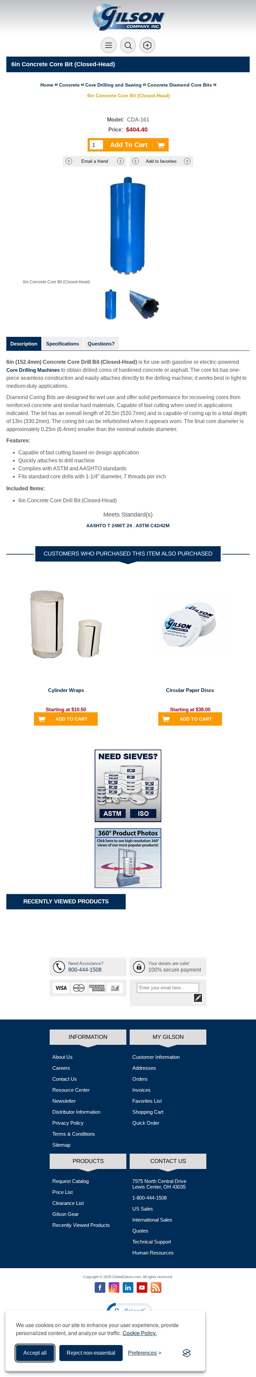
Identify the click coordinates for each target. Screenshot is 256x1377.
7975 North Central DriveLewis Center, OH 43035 (159, 1184)
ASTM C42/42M (153, 525)
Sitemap (61, 1145)
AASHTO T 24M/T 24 (109, 525)
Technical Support (151, 1242)
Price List (62, 1192)
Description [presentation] (23, 343)
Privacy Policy (68, 1123)
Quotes (140, 1231)
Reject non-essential (91, 1353)
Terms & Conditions (73, 1134)
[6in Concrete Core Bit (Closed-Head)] (110, 304)
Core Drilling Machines (33, 370)
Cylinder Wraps (66, 690)
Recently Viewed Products (81, 1225)
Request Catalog (70, 1181)
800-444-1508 (85, 970)
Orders (140, 1079)
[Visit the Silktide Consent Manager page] (187, 1353)
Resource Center (71, 1090)
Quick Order (145, 1123)
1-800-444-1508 (149, 1198)
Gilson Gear (65, 1214)
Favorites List (147, 1101)
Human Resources (153, 1253)
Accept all (35, 1353)
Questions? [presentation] (101, 343)
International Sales (152, 1220)
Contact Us (64, 1079)
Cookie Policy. (140, 1333)
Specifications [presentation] (62, 343)
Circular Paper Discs (190, 690)
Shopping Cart (147, 1112)
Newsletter (64, 1101)
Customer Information (156, 1057)
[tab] (23, 343)
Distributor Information (76, 1112)
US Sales (142, 1209)
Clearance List (68, 1203)
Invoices (141, 1090)
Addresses (144, 1068)
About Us (62, 1057)
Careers (61, 1068)
